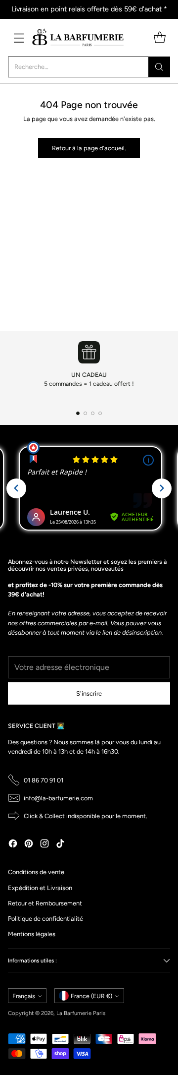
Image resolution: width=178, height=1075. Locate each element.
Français (23, 996)
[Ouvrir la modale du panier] (159, 37)
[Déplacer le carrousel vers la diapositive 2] (85, 413)
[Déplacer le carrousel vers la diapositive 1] (78, 413)
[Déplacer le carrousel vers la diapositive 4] (100, 413)
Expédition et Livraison (40, 888)
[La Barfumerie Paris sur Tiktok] (60, 844)
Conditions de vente (36, 872)
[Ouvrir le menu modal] (18, 37)
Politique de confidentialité (45, 918)
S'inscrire (89, 693)
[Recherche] (159, 67)
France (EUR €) (91, 996)
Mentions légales (31, 934)
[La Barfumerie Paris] (78, 38)
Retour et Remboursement (45, 903)
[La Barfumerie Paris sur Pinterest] (29, 844)
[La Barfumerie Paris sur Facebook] (13, 844)
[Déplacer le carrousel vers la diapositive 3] (92, 413)
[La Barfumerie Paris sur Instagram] (44, 844)
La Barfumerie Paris (80, 1013)
